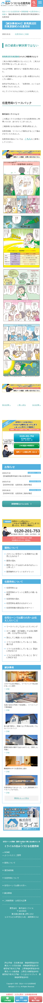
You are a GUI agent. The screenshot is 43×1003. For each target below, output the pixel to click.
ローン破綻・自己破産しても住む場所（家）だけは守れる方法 (22, 632)
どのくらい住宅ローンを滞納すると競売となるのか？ (22, 555)
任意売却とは (11, 588)
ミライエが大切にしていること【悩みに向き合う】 (22, 650)
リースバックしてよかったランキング (22, 626)
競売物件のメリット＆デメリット (20, 572)
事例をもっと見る (21, 798)
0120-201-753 (27, 438)
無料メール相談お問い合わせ (26, 452)
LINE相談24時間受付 (26, 446)
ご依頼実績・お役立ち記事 (15, 901)
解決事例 (8, 893)
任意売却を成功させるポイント (19, 603)
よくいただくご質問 (12, 855)
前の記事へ (6, 405)
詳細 (7, 689)
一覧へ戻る (21, 405)
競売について (9, 863)
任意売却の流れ (12, 599)
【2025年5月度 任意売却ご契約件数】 (21, 491)
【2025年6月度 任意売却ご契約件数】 (21, 483)
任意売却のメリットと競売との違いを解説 (22, 593)
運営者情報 (9, 870)
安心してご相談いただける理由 (19, 638)
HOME (7, 852)
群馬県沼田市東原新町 (10, 56)
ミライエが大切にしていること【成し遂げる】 (22, 643)
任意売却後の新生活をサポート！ (20, 608)
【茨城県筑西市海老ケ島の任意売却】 (21, 474)
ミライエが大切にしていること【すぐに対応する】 (22, 656)
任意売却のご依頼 (22, 34)
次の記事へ (36, 405)
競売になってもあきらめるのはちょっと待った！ (22, 566)
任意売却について (11, 878)
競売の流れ (11, 561)
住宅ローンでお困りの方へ (15, 885)
